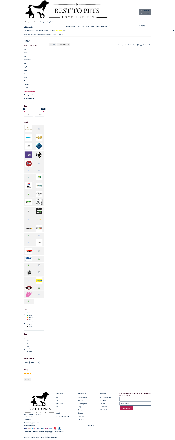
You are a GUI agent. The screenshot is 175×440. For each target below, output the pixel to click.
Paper (26, 362)
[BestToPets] (66, 10)
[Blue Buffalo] (39, 146)
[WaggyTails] (29, 294)
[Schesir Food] (39, 259)
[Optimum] (29, 228)
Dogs (25, 70)
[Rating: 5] (27, 373)
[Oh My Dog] (39, 219)
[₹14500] (43, 111)
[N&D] (29, 211)
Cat (25, 56)
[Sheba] (29, 265)
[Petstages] (29, 251)
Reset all (27, 379)
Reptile (29, 349)
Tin (38, 362)
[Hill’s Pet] (29, 185)
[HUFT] (29, 194)
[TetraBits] (39, 281)
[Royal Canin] (39, 251)
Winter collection (29, 98)
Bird (28, 338)
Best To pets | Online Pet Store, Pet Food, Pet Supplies (37, 34)
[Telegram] (98, 428)
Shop (54, 34)
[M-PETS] (39, 202)
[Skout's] (29, 272)
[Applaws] (29, 129)
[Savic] (29, 259)
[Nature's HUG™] (39, 211)
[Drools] (29, 163)
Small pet (29, 351)
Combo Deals (27, 60)
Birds (25, 53)
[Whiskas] (39, 294)
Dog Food (26, 67)
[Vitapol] (39, 288)
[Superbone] (29, 281)
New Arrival (27, 81)
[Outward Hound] (39, 228)
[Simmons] (39, 265)
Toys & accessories (29, 91)
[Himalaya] (39, 185)
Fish (25, 74)
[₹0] (24, 111)
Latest (25, 77)
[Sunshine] (39, 272)
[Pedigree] (39, 235)
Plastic (32, 362)
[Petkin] (39, 242)
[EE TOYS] (39, 163)
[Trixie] (29, 288)
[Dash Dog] (29, 155)
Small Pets (27, 88)
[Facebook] (89, 428)
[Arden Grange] (39, 129)
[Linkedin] (95, 428)
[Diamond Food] (39, 155)
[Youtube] (105, 428)
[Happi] (39, 177)
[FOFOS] (29, 170)
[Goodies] (29, 177)
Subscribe (126, 408)
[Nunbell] (29, 219)
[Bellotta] (39, 137)
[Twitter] (102, 428)
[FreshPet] (39, 170)
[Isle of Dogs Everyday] (39, 194)
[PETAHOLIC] (29, 242)
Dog (25, 63)
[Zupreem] (29, 301)
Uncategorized (28, 95)
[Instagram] (92, 428)
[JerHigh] (29, 202)
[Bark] (29, 137)
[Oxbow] (29, 235)
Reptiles (26, 84)
